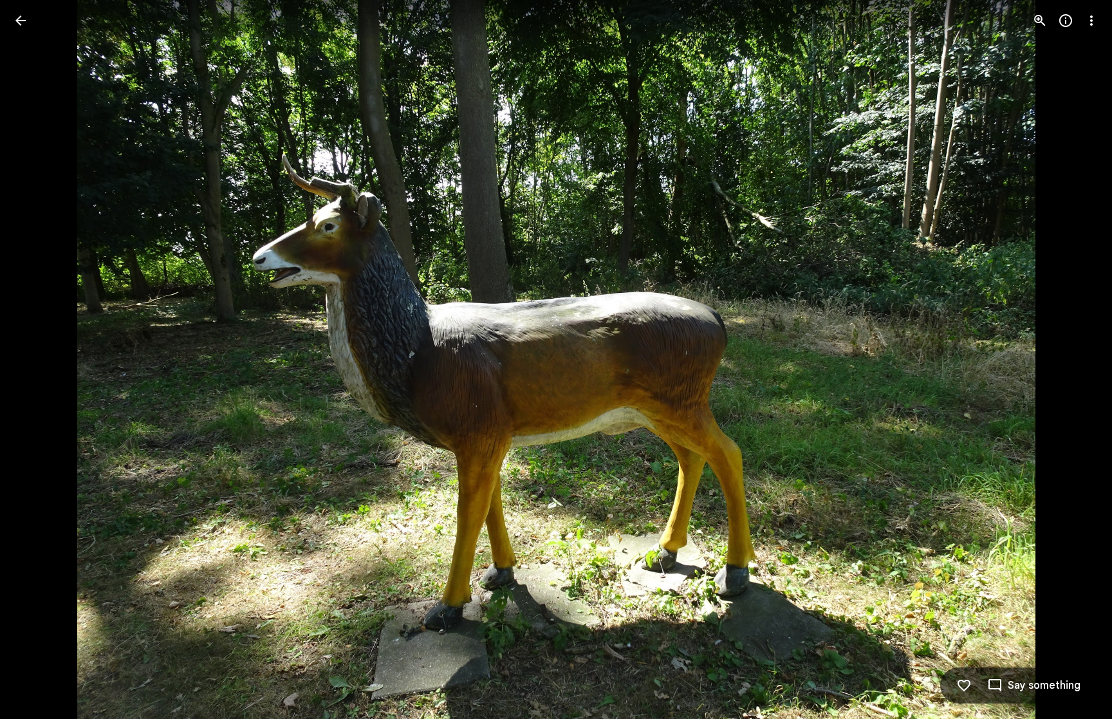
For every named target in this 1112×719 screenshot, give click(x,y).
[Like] (964, 685)
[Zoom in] (1040, 20)
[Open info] (1066, 20)
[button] (36, 360)
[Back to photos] (20, 20)
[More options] (1091, 20)
